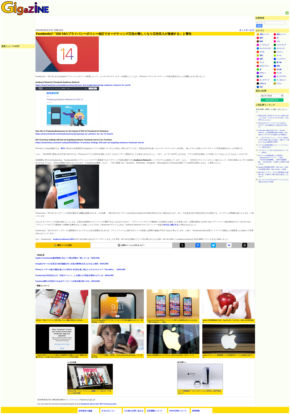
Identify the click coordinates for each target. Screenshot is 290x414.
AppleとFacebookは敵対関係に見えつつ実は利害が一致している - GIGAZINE (67, 258)
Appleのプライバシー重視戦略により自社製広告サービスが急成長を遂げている (228, 356)
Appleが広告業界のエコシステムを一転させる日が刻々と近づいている (170, 355)
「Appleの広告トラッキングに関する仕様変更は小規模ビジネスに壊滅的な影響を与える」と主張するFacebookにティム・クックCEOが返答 (61, 356)
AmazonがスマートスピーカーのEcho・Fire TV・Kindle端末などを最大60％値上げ (273, 125)
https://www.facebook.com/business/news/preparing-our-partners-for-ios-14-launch (74, 134)
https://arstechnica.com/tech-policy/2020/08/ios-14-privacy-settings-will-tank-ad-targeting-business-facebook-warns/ (89, 142)
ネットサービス (246, 30)
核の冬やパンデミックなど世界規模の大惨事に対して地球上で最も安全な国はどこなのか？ (273, 174)
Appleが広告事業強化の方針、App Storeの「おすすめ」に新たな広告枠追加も (228, 321)
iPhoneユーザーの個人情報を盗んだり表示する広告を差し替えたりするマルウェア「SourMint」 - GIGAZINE (80, 269)
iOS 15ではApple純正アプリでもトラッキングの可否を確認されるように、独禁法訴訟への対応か (117, 321)
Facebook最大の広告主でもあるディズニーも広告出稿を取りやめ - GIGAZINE (67, 281)
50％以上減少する (170, 225)
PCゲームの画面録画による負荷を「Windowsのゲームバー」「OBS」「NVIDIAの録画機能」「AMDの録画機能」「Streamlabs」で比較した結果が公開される (273, 159)
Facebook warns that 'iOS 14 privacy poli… (99, 404)
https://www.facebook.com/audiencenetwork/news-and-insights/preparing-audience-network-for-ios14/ (83, 85)
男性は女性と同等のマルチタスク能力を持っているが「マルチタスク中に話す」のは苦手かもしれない (273, 118)
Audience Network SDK (63, 239)
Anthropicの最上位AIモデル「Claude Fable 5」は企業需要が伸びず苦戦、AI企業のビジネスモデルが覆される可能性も (273, 132)
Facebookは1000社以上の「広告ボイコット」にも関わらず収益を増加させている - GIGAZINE (74, 275)
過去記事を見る (272, 100)
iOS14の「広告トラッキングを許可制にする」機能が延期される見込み (59, 320)
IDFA (63, 148)
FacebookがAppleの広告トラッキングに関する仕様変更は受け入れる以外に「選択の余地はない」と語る (172, 321)
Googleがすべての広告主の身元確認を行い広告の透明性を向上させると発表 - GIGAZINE (72, 264)
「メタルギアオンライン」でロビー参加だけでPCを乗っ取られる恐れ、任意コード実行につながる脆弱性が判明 (273, 140)
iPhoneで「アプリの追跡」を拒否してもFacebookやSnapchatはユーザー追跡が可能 (116, 356)
